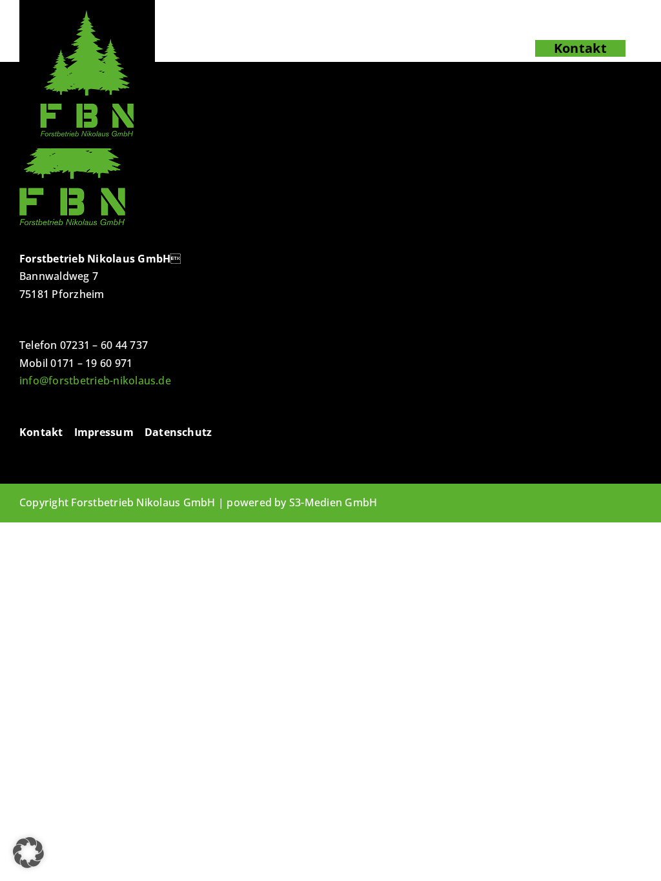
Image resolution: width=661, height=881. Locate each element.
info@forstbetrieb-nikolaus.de (95, 380)
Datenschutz (178, 432)
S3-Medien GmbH (333, 502)
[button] (28, 852)
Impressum (104, 432)
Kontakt (41, 432)
